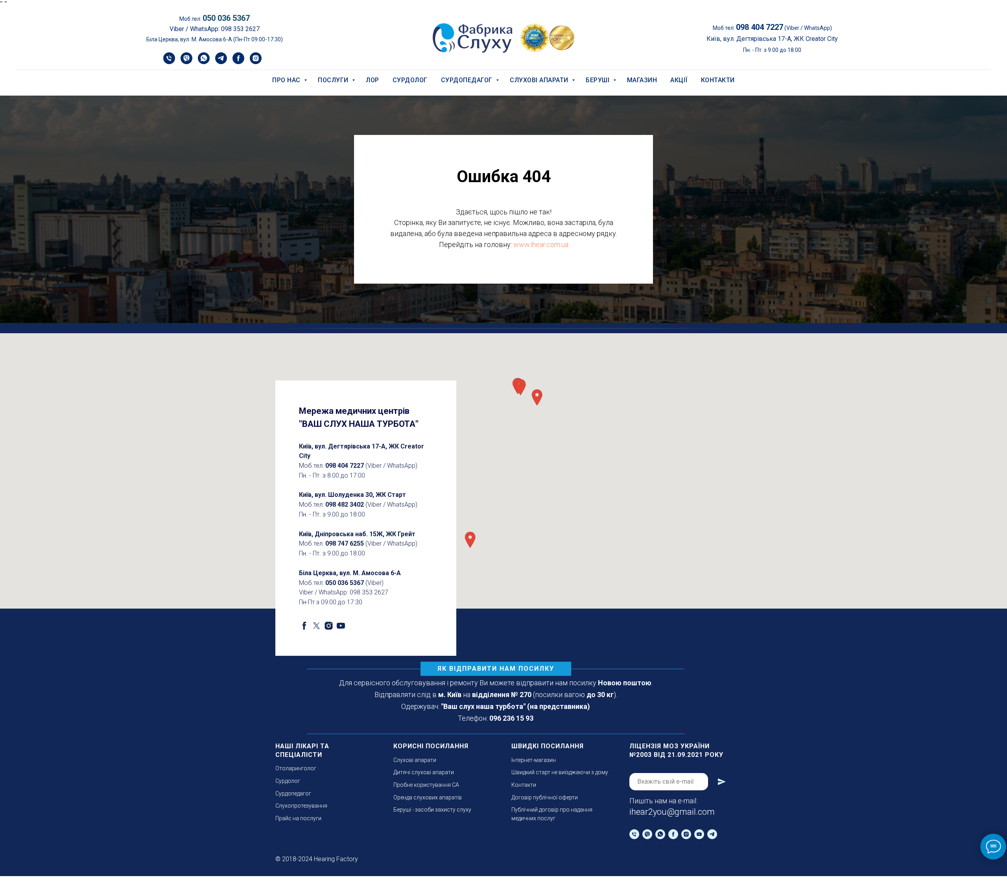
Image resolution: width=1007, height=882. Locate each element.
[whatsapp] (204, 62)
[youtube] (341, 626)
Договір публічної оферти (544, 797)
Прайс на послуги (298, 818)
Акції (679, 80)
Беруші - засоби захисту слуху (432, 809)
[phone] (169, 62)
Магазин (642, 80)
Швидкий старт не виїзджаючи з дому (559, 772)
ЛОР (372, 80)
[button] (470, 539)
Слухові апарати (540, 80)
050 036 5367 (226, 18)
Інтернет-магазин (533, 760)
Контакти (718, 80)
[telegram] (221, 62)
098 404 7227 (344, 465)
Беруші (598, 80)
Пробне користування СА (426, 785)
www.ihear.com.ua (540, 244)
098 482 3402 (344, 504)
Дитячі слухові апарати (423, 772)
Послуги (334, 80)
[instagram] (256, 62)
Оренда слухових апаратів (427, 797)
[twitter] (316, 626)
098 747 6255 (344, 543)
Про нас (287, 80)
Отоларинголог (295, 768)
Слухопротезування (301, 806)
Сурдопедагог (467, 80)
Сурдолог (410, 80)
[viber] (186, 62)
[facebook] (238, 62)
